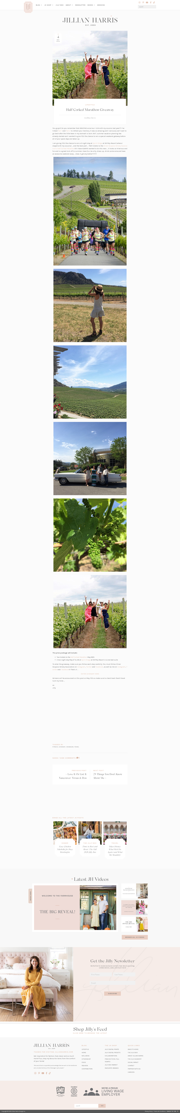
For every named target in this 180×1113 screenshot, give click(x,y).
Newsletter (80, 5)
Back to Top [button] (172, 1111)
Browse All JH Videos (134, 937)
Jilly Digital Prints (112, 1049)
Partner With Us (134, 1069)
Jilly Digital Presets (112, 1052)
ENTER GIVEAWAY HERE (90, 674)
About (68, 5)
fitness (55, 747)
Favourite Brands (112, 1068)
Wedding (101, 5)
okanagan (69, 747)
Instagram (81, 667)
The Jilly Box (90, 843)
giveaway (62, 747)
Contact (131, 1065)
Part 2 (68, 131)
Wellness (85, 1056)
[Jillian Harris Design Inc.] (90, 20)
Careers (131, 1072)
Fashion (85, 1065)
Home (84, 1052)
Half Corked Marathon (79, 657)
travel (76, 747)
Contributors (87, 1069)
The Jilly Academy (134, 1059)
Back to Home (133, 1049)
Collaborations (111, 1056)
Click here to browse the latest (90, 1033)
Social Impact (133, 1062)
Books (90, 5)
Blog (38, 5)
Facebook (99, 667)
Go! (102, 1105)
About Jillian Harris (135, 1056)
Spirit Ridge (97, 143)
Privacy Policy (149, 1111)
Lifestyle (90, 105)
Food (84, 1062)
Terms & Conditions (160, 1111)
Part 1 (60, 131)
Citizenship (86, 1059)
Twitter (89, 667)
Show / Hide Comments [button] (71, 757)
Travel (114, 843)
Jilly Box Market (111, 1065)
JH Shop (47, 5)
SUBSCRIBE (112, 993)
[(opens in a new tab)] (75, 907)
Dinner (65, 843)
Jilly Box (60, 6)
